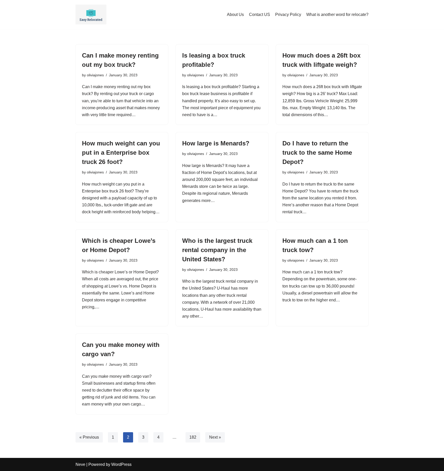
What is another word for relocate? (337, 14)
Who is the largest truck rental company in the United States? (217, 250)
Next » (215, 437)
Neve (80, 464)
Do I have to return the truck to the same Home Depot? (317, 152)
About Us (235, 14)
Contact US (259, 14)
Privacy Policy (288, 14)
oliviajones (95, 75)
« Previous (89, 437)
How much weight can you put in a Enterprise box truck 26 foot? (121, 152)
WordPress (121, 464)
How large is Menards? (215, 143)
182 (192, 437)
